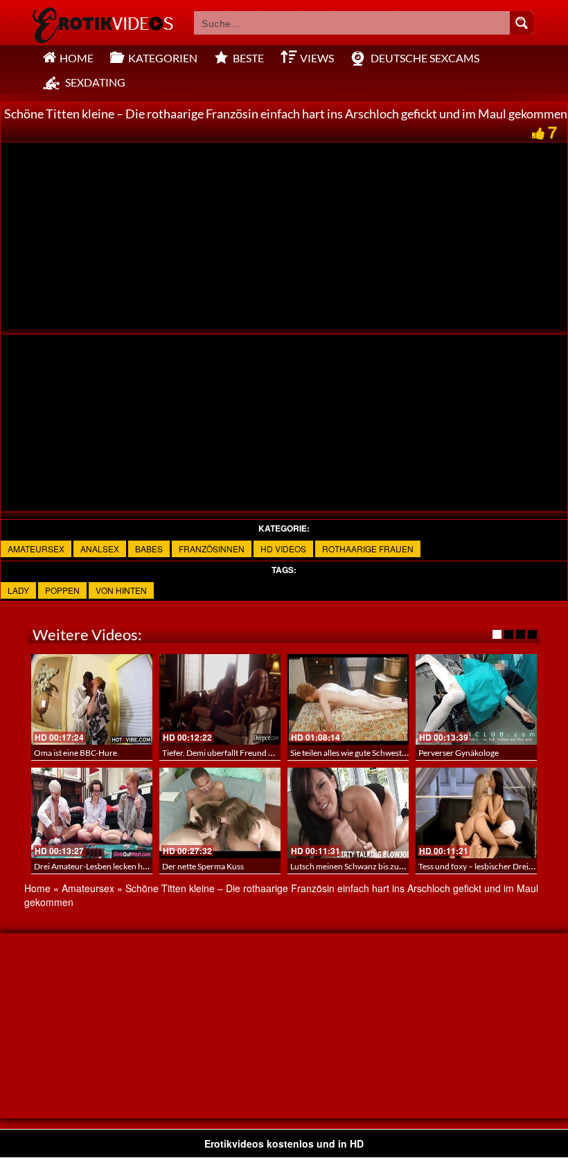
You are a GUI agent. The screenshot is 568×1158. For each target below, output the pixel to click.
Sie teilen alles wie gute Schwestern (352, 753)
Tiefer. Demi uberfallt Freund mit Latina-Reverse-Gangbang (268, 753)
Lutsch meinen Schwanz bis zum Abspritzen (368, 866)
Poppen (62, 590)
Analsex (99, 548)
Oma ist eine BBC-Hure (75, 753)
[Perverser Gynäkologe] (476, 699)
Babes (149, 548)
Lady (18, 590)
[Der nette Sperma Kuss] (220, 813)
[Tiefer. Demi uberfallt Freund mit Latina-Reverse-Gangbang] (220, 699)
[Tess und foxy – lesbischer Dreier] (476, 813)
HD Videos (283, 548)
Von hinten (121, 590)
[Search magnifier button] (521, 23)
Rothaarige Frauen (368, 548)
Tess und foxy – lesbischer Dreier (477, 866)
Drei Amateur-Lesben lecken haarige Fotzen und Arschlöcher (144, 866)
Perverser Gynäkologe (458, 753)
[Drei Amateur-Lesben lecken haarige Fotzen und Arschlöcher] (91, 813)
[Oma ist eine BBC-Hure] (91, 699)
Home (37, 888)
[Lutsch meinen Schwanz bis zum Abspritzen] (348, 813)
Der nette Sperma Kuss (203, 866)
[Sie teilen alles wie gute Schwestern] (348, 699)
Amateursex (36, 548)
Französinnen (212, 548)
